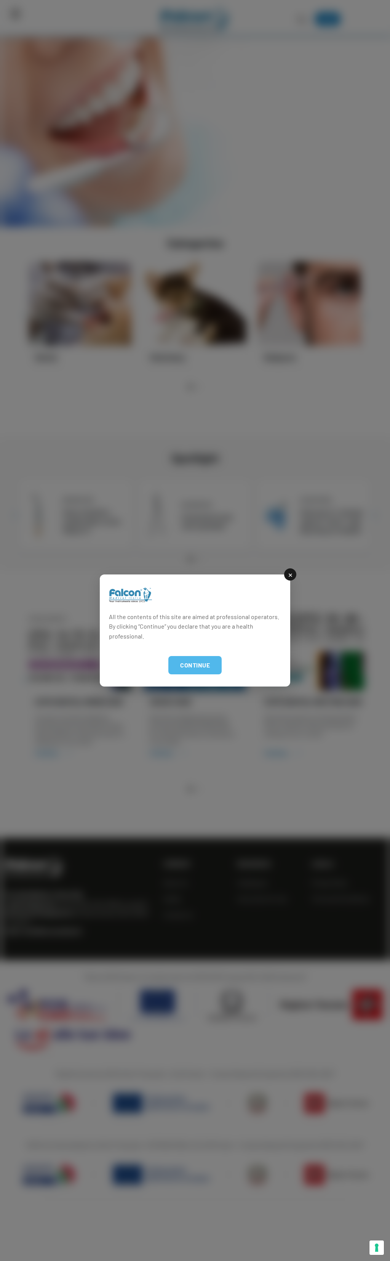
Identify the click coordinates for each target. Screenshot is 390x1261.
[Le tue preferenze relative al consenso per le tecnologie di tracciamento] (376, 1247)
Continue (195, 665)
